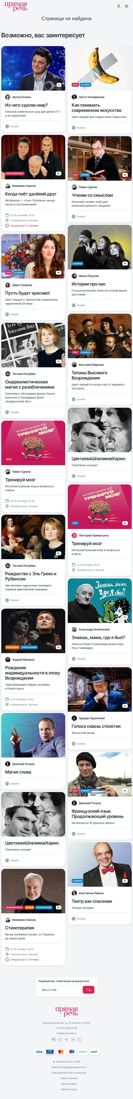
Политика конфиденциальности (69, 1067)
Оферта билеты (69, 1078)
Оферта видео (69, 1083)
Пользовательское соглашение (69, 1072)
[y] (88, 990)
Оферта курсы (69, 1089)
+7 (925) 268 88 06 (66, 1028)
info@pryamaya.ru (66, 1033)
